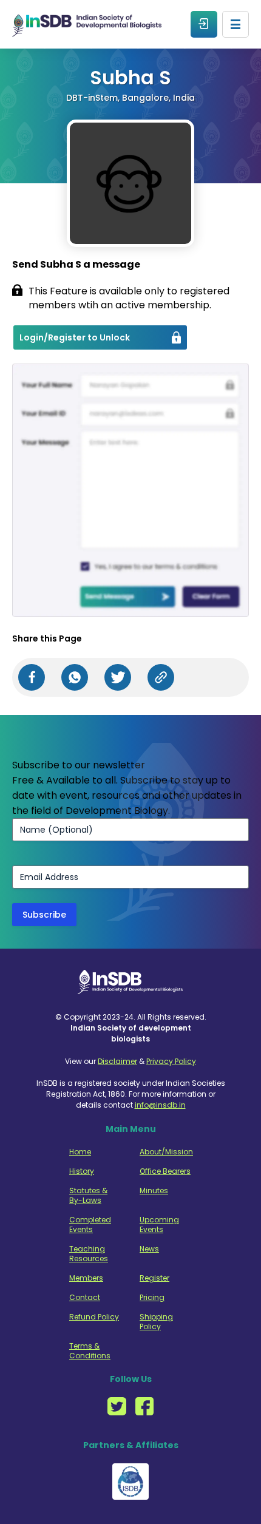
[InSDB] (86, 25)
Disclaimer (117, 1061)
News (149, 1249)
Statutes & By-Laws (88, 1195)
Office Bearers (165, 1171)
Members (86, 1278)
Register (154, 1278)
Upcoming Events (159, 1224)
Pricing (152, 1297)
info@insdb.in (160, 1105)
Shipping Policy (156, 1322)
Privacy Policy (171, 1061)
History (81, 1171)
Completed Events (90, 1224)
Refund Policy (94, 1317)
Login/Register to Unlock (74, 337)
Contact (84, 1297)
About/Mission (165, 1152)
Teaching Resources (88, 1254)
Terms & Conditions (89, 1351)
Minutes (154, 1191)
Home (80, 1152)
